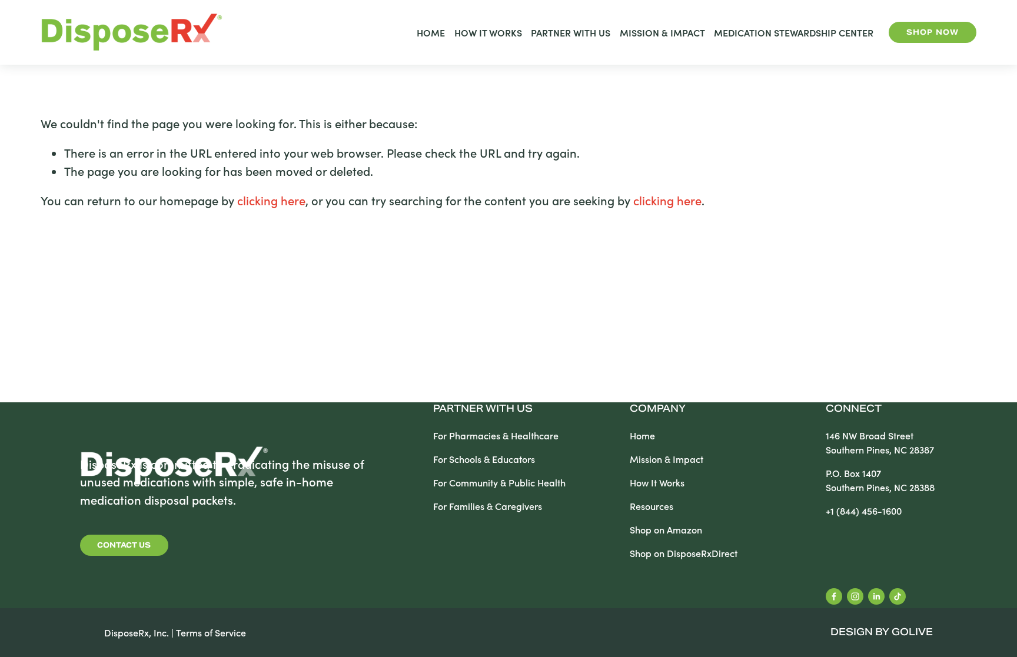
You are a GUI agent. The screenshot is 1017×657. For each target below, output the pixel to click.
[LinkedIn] (876, 596)
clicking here (271, 200)
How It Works (488, 32)
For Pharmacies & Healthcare (496, 435)
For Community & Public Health (499, 482)
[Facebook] (834, 596)
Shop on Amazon (666, 529)
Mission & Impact (662, 32)
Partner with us (483, 409)
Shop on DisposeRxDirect (683, 553)
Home (431, 32)
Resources (651, 506)
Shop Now (932, 32)
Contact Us (124, 545)
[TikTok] (897, 596)
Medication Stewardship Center (793, 32)
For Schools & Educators (484, 459)
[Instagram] (855, 596)
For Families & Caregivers (487, 506)
